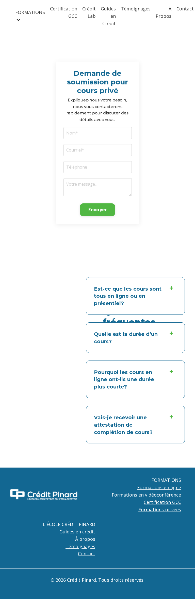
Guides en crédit (77, 532)
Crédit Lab (89, 12)
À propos (85, 539)
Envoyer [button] (97, 209)
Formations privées (159, 509)
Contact (185, 9)
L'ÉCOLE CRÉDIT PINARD (69, 524)
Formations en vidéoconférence (146, 495)
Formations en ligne (159, 487)
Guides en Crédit (108, 16)
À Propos (163, 12)
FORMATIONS (166, 480)
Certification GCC (63, 12)
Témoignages (136, 9)
